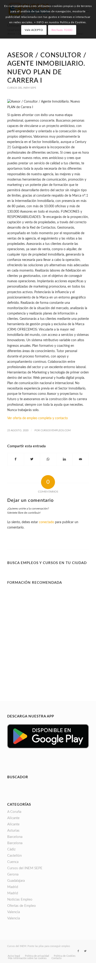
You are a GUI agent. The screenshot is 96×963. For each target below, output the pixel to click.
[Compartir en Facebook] (15, 459)
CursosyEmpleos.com (56, 430)
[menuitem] (13, 956)
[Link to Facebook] (78, 951)
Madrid (12, 887)
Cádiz (11, 849)
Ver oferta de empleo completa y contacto (37, 418)
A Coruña (14, 812)
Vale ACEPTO (34, 30)
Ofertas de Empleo (21, 906)
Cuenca (12, 862)
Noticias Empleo (19, 899)
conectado (46, 522)
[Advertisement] (48, 634)
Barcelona (14, 837)
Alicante (13, 818)
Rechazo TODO (62, 30)
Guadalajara (16, 880)
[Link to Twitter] (85, 951)
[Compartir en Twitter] (32, 459)
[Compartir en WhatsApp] (48, 459)
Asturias (13, 830)
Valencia (13, 912)
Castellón (14, 855)
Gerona (12, 874)
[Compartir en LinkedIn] (64, 459)
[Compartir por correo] (80, 459)
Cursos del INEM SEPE (21, 88)
